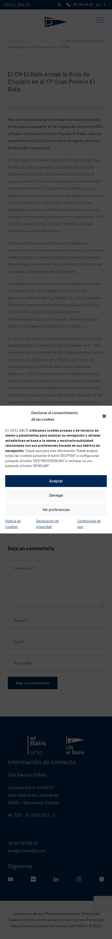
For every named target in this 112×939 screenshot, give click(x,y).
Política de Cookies (13, 524)
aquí (38, 451)
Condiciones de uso (89, 524)
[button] (104, 416)
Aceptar (56, 480)
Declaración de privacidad (47, 524)
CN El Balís (56, 11)
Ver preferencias (56, 509)
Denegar (56, 495)
